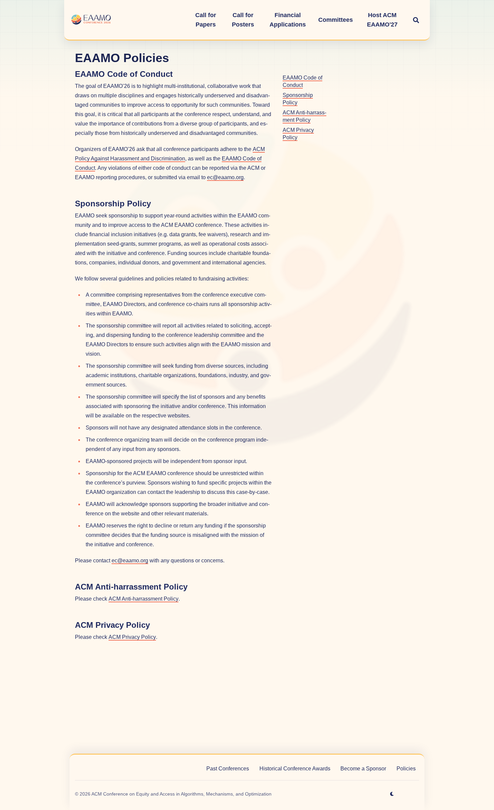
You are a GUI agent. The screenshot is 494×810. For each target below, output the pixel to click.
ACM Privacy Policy (132, 637)
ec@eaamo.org (225, 177)
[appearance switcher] (392, 794)
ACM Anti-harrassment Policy (143, 599)
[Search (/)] (416, 20)
